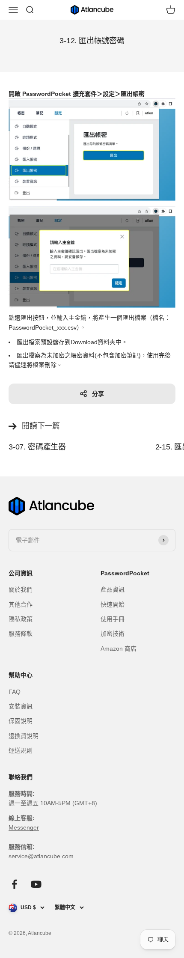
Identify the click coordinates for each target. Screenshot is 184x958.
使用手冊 (113, 619)
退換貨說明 (24, 735)
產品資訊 (113, 589)
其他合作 (21, 604)
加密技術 (113, 633)
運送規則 (21, 750)
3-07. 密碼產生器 (37, 447)
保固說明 (21, 720)
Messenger (24, 827)
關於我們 (21, 589)
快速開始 (113, 604)
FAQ (15, 691)
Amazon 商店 (119, 648)
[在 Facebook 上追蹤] (14, 884)
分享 (98, 393)
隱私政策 (21, 619)
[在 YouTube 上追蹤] (36, 884)
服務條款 (21, 633)
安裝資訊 (21, 706)
